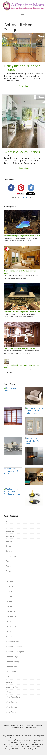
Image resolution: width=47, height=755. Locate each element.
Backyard (9, 526)
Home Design (11, 611)
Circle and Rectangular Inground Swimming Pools (22, 236)
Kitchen (41, 36)
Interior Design (11, 627)
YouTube (26, 197)
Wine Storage (11, 707)
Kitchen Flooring (12, 662)
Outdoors (9, 677)
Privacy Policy (31, 728)
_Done (8, 521)
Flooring (9, 586)
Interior (8, 621)
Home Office (11, 616)
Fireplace (9, 581)
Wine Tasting (11, 712)
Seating (9, 682)
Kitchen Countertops (14, 647)
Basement (10, 531)
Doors (8, 566)
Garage (9, 601)
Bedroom (9, 541)
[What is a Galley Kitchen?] (23, 121)
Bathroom (10, 536)
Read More (23, 86)
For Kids (9, 591)
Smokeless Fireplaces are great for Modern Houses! (22, 312)
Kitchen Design (12, 657)
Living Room (11, 672)
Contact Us (29, 725)
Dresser (9, 571)
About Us (20, 725)
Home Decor (11, 606)
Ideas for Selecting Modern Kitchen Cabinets (19, 348)
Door (8, 561)
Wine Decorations (13, 697)
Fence (8, 576)
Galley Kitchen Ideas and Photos (22, 68)
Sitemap (39, 725)
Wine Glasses (11, 702)
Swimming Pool (12, 687)
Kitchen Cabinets (12, 642)
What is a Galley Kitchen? (22, 152)
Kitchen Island (11, 667)
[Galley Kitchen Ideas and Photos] (23, 47)
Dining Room (11, 556)
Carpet (8, 546)
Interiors (9, 632)
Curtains (9, 551)
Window (9, 692)
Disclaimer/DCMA (17, 728)
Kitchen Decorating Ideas (15, 652)
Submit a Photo (9, 725)
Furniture (9, 596)
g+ (34, 197)
